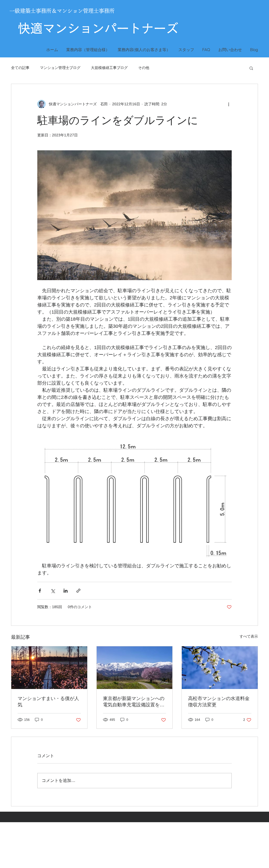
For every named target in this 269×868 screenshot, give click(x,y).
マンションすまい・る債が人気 (48, 701)
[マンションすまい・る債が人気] (49, 667)
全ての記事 (20, 68)
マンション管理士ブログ (60, 68)
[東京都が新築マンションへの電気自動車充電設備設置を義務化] (135, 667)
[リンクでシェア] (78, 590)
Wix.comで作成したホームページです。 (99, 848)
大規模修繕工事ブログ (109, 68)
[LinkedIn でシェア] (65, 590)
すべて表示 (249, 636)
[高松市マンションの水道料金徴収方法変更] (220, 667)
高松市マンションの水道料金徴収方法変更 (219, 701)
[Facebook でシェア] (39, 590)
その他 (143, 68)
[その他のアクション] (228, 104)
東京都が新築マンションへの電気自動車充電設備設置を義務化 (133, 702)
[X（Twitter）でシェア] (52, 590)
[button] (251, 68)
